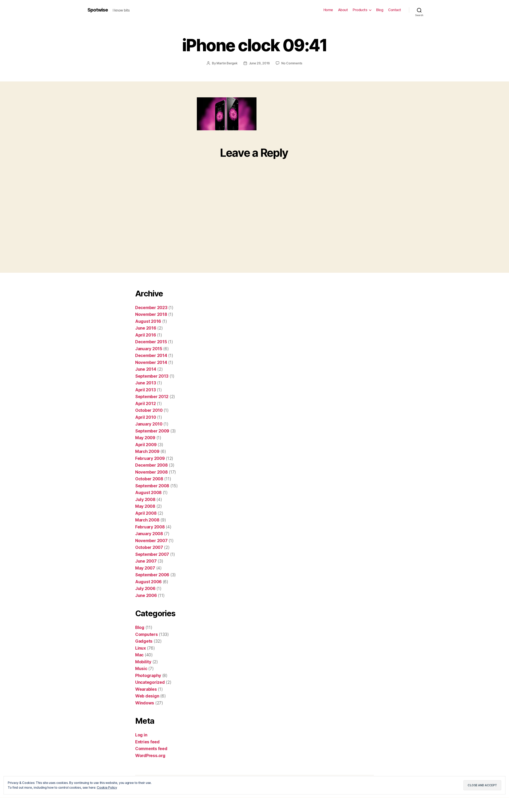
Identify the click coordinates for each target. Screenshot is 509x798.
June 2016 (145, 328)
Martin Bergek (227, 63)
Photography (148, 675)
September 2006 (152, 574)
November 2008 (151, 472)
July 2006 (145, 588)
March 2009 (147, 451)
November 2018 (151, 314)
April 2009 (145, 444)
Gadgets (144, 641)
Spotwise (97, 10)
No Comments (291, 63)
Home (328, 10)
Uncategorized (150, 682)
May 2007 (145, 568)
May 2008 (145, 506)
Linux (140, 648)
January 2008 (149, 533)
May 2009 (145, 437)
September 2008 (152, 485)
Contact (394, 10)
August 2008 (148, 492)
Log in (141, 734)
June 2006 (146, 595)
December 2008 (151, 465)
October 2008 (149, 478)
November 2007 (151, 540)
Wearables (146, 689)
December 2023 (151, 307)
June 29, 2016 (259, 63)
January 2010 (148, 424)
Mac (139, 654)
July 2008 (145, 499)
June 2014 (145, 369)
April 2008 (145, 513)
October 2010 (149, 410)
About (343, 10)
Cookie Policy (107, 787)
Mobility (143, 661)
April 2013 (145, 389)
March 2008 (147, 519)
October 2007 (149, 547)
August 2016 (148, 321)
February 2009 (150, 458)
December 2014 (151, 355)
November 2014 (151, 362)
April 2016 (145, 335)
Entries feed (147, 741)
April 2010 (145, 417)
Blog (379, 10)
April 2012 (145, 403)
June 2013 (145, 382)
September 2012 (151, 396)
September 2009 (152, 431)
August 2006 (148, 581)
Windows (144, 702)
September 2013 (151, 376)
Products (360, 10)
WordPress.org (150, 755)
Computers (146, 634)
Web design (147, 696)
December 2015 (151, 341)
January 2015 (148, 348)
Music (141, 668)
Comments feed (151, 748)
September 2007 (152, 554)
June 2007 (146, 561)
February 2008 (150, 526)
